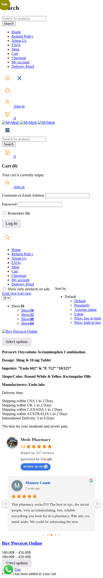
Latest (78, 314)
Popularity (82, 305)
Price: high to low (87, 322)
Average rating (85, 310)
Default (80, 301)
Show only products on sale (28, 289)
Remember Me (18, 213)
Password (9, 204)
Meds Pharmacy (36, 439)
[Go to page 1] (48, 535)
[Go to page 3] (55, 535)
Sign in (19, 106)
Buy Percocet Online (22, 543)
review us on (33, 466)
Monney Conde (38, 483)
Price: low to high (87, 318)
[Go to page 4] (59, 534)
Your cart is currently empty (23, 175)
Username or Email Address (23, 195)
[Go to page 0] (43, 534)
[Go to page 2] (51, 535)
